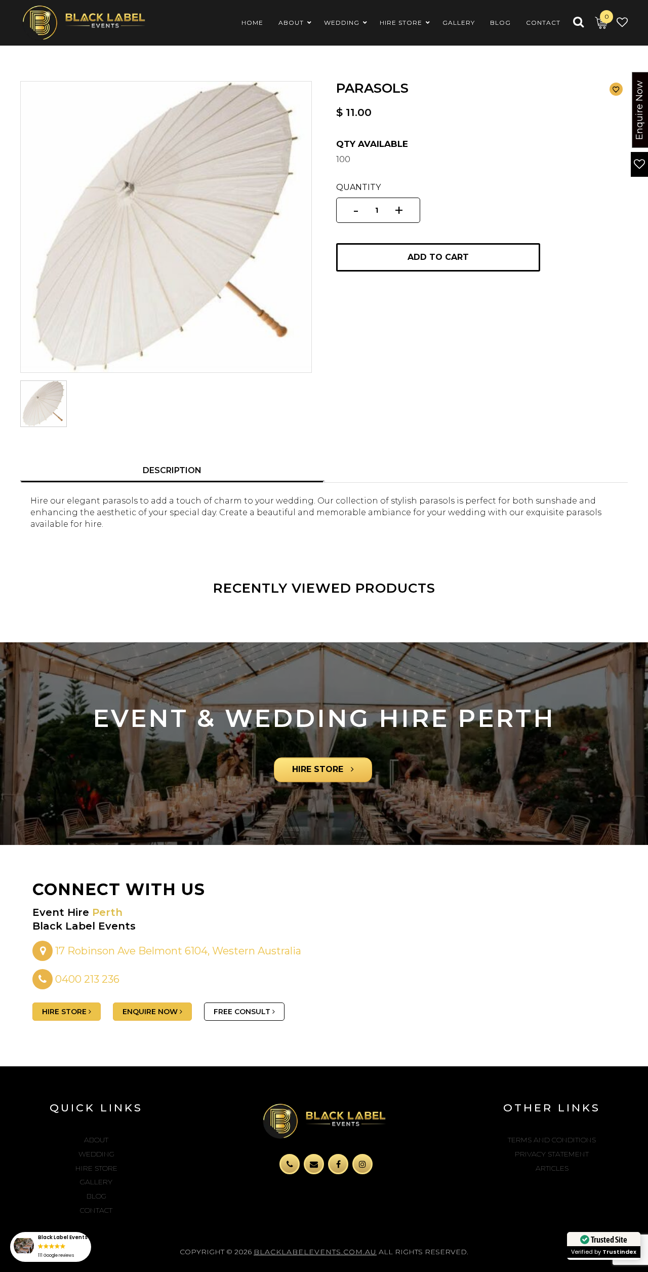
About (96, 1139)
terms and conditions (552, 1139)
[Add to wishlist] (616, 89)
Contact (96, 1210)
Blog (96, 1196)
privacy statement (552, 1154)
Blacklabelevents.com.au (315, 1251)
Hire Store (96, 1168)
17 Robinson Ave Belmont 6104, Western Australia (177, 951)
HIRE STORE (319, 769)
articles (552, 1168)
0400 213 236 (87, 979)
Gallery (96, 1181)
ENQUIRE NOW (151, 1011)
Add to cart (438, 257)
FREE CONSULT (243, 1011)
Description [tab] (172, 470)
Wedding (96, 1154)
